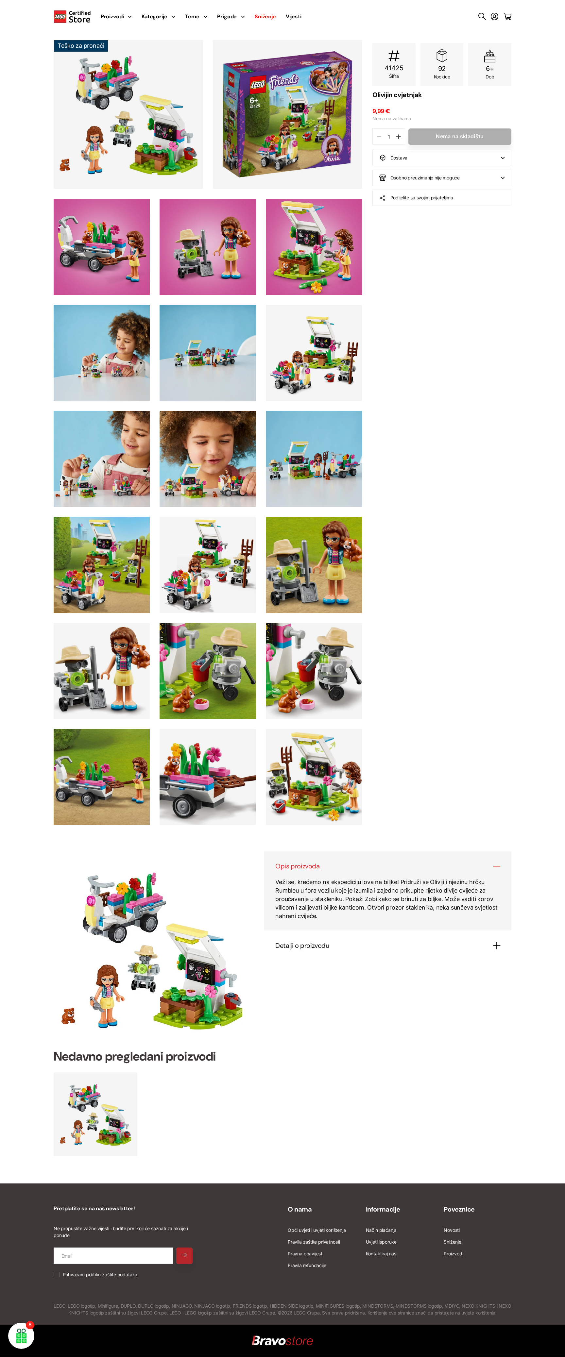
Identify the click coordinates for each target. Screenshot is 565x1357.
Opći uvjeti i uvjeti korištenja (317, 1230)
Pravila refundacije (307, 1265)
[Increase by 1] (398, 136)
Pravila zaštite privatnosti (314, 1242)
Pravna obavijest (305, 1253)
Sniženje (452, 1242)
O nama (300, 1209)
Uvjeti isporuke (381, 1242)
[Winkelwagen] (507, 16)
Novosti (452, 1230)
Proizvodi (453, 1253)
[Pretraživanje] (482, 16)
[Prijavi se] (494, 16)
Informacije (383, 1209)
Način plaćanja (381, 1230)
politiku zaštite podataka (112, 1274)
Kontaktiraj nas (381, 1253)
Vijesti (293, 16)
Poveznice (459, 1209)
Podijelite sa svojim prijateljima (421, 197)
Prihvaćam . (101, 1274)
